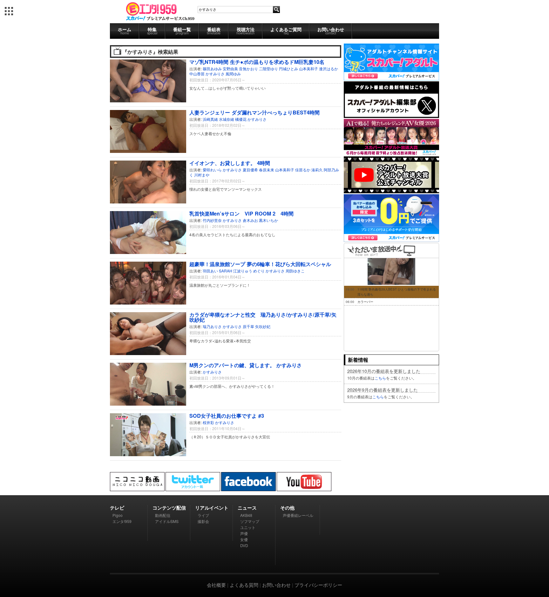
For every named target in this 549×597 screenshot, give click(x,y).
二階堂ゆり (268, 68)
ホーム (124, 30)
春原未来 (266, 169)
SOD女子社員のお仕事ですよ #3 (226, 415)
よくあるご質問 (286, 30)
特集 (152, 30)
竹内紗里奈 (212, 220)
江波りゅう (242, 270)
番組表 (213, 30)
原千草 (248, 326)
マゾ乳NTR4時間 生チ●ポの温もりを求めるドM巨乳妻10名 (256, 61)
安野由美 (230, 68)
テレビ (117, 507)
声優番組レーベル (298, 515)
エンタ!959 (122, 521)
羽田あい (210, 270)
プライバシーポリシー (318, 584)
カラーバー (365, 301)
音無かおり (248, 68)
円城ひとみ (288, 68)
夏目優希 (250, 169)
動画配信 (162, 515)
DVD (244, 545)
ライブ (203, 515)
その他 (287, 507)
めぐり (259, 270)
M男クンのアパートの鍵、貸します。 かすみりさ (245, 365)
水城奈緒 (226, 119)
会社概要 (216, 584)
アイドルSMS (167, 521)
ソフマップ (249, 521)
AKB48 (246, 515)
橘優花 (241, 119)
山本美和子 (308, 68)
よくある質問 (244, 584)
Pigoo (117, 515)
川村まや (201, 174)
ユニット (247, 527)
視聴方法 (245, 30)
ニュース (247, 507)
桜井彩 (208, 422)
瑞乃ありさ (212, 326)
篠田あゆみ (212, 68)
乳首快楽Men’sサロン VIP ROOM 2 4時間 (241, 213)
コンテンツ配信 (169, 507)
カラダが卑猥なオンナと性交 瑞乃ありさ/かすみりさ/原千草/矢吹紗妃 (262, 317)
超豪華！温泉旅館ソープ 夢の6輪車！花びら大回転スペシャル (260, 264)
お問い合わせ (330, 30)
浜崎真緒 (210, 119)
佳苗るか (302, 169)
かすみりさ (215, 73)
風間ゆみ (233, 73)
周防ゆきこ (295, 270)
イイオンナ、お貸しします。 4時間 (229, 163)
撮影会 (203, 521)
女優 (244, 539)
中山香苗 (197, 73)
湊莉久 (317, 169)
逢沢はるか (328, 68)
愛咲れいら (212, 169)
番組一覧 (182, 30)
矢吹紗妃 (262, 326)
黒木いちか (268, 220)
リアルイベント (211, 507)
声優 (244, 533)
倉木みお (250, 220)
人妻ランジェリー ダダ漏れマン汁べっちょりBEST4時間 (254, 112)
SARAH (225, 270)
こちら (380, 378)
